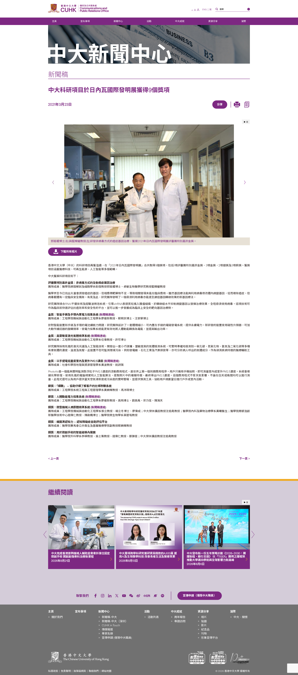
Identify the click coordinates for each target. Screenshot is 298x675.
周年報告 (179, 617)
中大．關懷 (241, 617)
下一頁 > (244, 458)
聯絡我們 (94, 671)
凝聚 (243, 21)
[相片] (149, 180)
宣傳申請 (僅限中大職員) (117, 637)
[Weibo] (138, 596)
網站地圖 (106, 671)
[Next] (245, 182)
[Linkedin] (202, 109)
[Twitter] (209, 109)
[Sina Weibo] (223, 109)
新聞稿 (58, 74)
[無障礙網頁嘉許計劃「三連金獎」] (197, 657)
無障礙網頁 (80, 671)
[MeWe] (237, 109)
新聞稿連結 (98, 336)
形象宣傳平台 (209, 637)
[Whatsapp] (230, 109)
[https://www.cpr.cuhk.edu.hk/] (93, 8)
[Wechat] (131, 596)
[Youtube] (124, 596)
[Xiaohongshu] (147, 595)
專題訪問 (179, 621)
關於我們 (57, 617)
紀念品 (205, 629)
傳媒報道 (107, 629)
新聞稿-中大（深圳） (115, 621)
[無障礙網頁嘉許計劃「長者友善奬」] (218, 657)
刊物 (204, 633)
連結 (111, 314)
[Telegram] (216, 109)
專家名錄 (107, 633)
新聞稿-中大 (109, 617)
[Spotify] (162, 596)
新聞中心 (118, 21)
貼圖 (204, 621)
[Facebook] (195, 109)
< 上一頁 (53, 458)
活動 (149, 21)
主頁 (54, 21)
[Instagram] (102, 596)
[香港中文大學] (63, 8)
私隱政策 (53, 671)
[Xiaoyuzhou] (155, 596)
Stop (247, 122)
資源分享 (213, 21)
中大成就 (179, 21)
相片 (204, 617)
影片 (204, 625)
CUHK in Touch (111, 625)
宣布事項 (85, 21)
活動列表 (153, 617)
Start (245, 122)
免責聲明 (66, 671)
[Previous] (53, 182)
